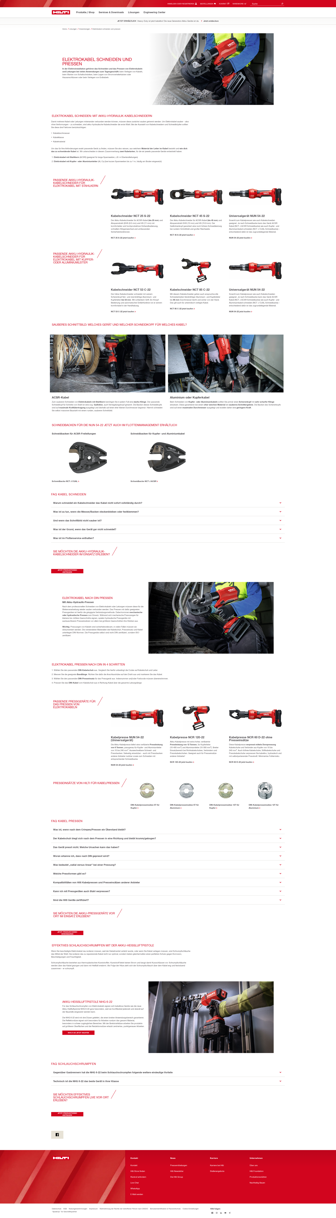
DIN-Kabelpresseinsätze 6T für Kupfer (145, 806)
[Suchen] (282, 3)
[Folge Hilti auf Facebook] (212, 1213)
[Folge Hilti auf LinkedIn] (221, 1213)
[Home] (61, 12)
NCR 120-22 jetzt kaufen (181, 762)
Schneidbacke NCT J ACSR (143, 481)
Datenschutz (56, 1209)
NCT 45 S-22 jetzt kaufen (181, 235)
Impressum (93, 1209)
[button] (168, 503)
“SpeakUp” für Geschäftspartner (64, 1211)
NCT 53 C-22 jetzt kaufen (122, 311)
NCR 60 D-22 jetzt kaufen (241, 762)
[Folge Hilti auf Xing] (230, 1213)
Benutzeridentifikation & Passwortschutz (165, 1209)
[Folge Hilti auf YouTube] (225, 1213)
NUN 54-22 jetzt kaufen (240, 238)
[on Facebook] (57, 1135)
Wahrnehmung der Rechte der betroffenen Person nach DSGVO (124, 1209)
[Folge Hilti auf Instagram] (217, 1213)
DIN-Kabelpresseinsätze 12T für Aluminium (264, 806)
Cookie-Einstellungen (191, 1209)
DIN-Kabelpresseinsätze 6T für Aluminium (184, 806)
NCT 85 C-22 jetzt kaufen (181, 308)
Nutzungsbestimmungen (78, 1209)
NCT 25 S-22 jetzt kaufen (122, 238)
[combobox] (267, 3)
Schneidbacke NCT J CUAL (65, 481)
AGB (65, 1209)
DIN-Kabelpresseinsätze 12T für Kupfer (224, 806)
